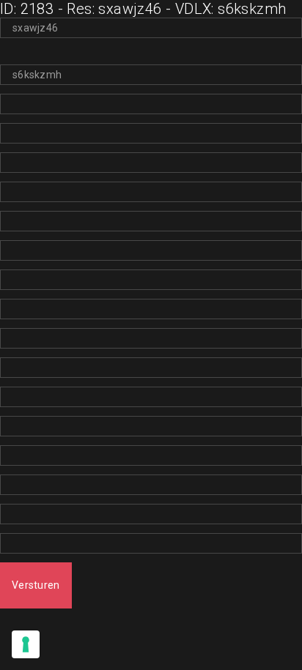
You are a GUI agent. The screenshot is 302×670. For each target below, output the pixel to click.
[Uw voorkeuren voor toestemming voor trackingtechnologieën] (26, 644)
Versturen (36, 585)
